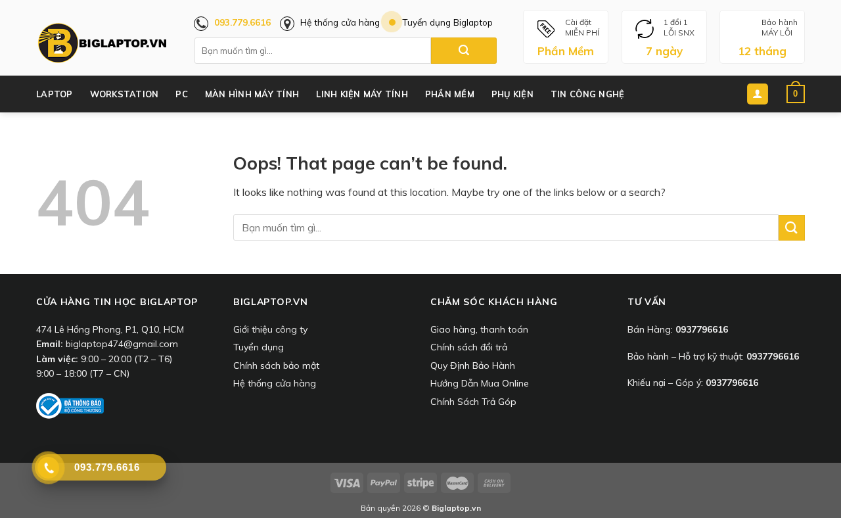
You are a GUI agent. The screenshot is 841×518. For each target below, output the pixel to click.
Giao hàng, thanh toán (479, 329)
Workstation (124, 94)
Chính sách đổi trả (468, 347)
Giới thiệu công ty (270, 329)
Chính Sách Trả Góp (473, 402)
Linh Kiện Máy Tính (362, 94)
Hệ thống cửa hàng (340, 22)
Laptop (54, 94)
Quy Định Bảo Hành (472, 365)
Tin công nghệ (587, 94)
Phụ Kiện (512, 94)
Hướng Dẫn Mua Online (479, 383)
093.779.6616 (242, 22)
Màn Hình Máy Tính (252, 94)
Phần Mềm (449, 94)
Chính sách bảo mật (276, 365)
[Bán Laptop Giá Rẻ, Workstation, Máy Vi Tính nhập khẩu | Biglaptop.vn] (102, 43)
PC (181, 94)
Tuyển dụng (258, 347)
